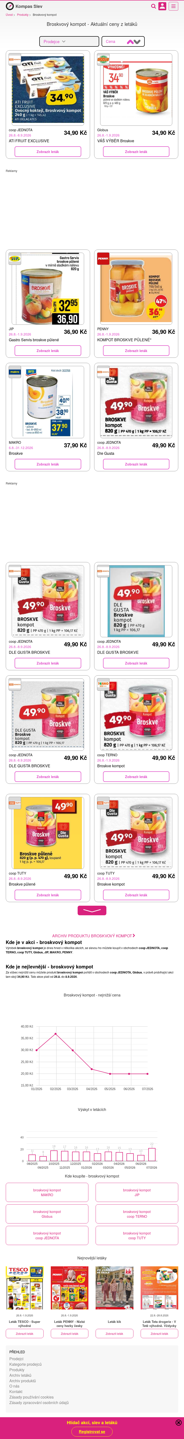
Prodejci (16, 1358)
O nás (14, 1386)
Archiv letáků (20, 1375)
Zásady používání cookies (31, 1397)
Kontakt (15, 1391)
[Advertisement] (92, 206)
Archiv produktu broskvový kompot (92, 935)
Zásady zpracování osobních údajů (39, 1402)
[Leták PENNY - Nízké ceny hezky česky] (70, 1287)
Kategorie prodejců (25, 1364)
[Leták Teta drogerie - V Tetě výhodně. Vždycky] (159, 1287)
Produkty (16, 1369)
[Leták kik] (114, 1287)
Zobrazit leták (24, 1333)
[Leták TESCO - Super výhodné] (25, 1287)
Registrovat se (92, 1431)
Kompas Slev (29, 6)
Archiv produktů (22, 1380)
